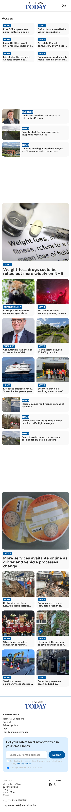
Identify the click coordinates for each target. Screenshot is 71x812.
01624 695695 (19, 800)
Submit (56, 755)
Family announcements (15, 732)
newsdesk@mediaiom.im (22, 805)
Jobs (5, 728)
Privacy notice (24, 763)
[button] (7, 6)
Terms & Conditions (13, 718)
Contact (7, 722)
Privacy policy (10, 725)
